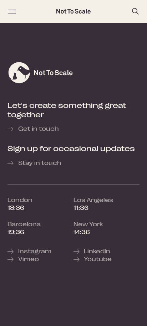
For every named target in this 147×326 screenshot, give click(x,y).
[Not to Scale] (73, 11)
